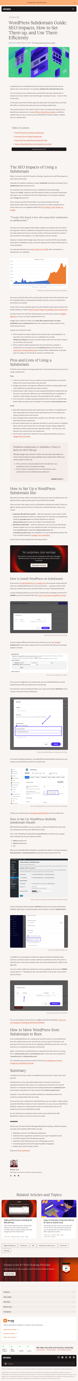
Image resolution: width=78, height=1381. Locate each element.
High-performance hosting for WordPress (18, 1221)
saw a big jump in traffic (39, 249)
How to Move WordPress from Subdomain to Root (33, 144)
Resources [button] (8, 1307)
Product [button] (7, 1292)
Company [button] (7, 1312)
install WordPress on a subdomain (33, 583)
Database (23, 1246)
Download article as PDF (39, 149)
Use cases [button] (7, 1297)
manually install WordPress (39, 813)
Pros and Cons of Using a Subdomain (28, 136)
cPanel (56, 642)
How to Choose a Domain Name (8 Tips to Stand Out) (59, 1221)
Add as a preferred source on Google (44, 43)
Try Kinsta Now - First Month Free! (37, 2)
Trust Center (41, 1350)
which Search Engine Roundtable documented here (48, 310)
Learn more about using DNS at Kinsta (52, 595)
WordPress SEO (14, 17)
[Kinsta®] (7, 9)
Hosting (6, 1251)
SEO (54, 96)
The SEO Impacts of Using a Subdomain (29, 133)
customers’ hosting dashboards (25, 350)
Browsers (63, 1246)
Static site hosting (9, 1337)
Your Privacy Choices (64, 1350)
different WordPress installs (45, 112)
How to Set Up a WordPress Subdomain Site (31, 140)
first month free (24, 1150)
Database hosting (9, 1333)
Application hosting (9, 1329)
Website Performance (47, 1246)
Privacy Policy (51, 1350)
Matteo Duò (12, 43)
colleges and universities (40, 535)
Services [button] (7, 1302)
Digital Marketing (9, 1246)
